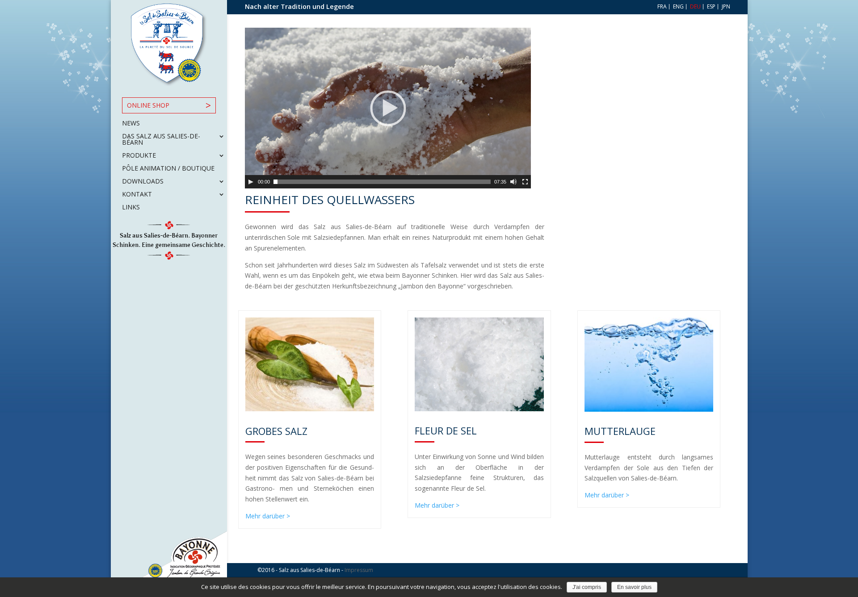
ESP (710, 6)
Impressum (359, 570)
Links (131, 207)
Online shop (148, 105)
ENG (678, 6)
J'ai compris (586, 587)
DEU (695, 6)
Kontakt (137, 194)
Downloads (143, 181)
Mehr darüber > (267, 516)
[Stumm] (513, 181)
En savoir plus (634, 587)
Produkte (139, 155)
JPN (725, 6)
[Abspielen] (250, 181)
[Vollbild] (525, 181)
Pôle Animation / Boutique (168, 168)
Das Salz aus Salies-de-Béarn (161, 139)
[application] (388, 108)
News (131, 123)
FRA (661, 6)
